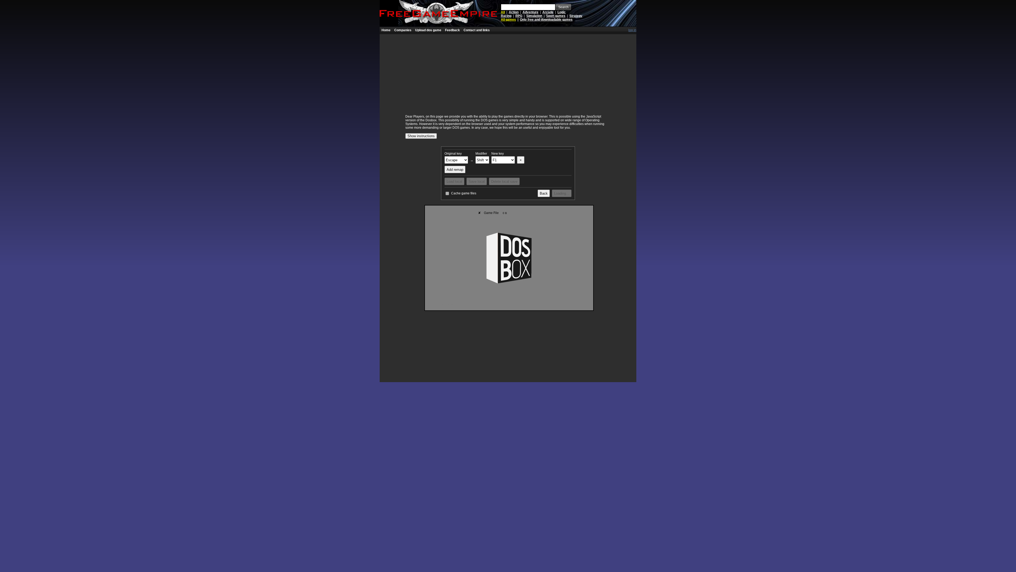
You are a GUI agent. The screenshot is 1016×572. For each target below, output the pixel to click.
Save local (477, 182)
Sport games (555, 16)
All (503, 12)
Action (514, 12)
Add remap (455, 170)
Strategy (575, 16)
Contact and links (477, 30)
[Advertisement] (508, 71)
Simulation (534, 16)
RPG (518, 16)
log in (632, 30)
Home (386, 30)
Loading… (561, 193)
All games (508, 19)
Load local (454, 182)
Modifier (481, 153)
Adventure (530, 12)
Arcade (548, 12)
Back (544, 193)
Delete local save (504, 182)
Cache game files (463, 193)
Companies (402, 30)
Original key (453, 153)
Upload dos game (428, 30)
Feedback (452, 30)
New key (497, 153)
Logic (561, 12)
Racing (506, 16)
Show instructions (421, 136)
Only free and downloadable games (546, 19)
